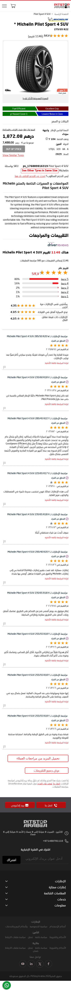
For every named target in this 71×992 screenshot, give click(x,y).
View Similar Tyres (13, 155)
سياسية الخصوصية (38, 926)
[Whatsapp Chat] (6, 985)
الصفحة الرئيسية (61, 14)
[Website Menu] (4, 6)
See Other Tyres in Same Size (39, 170)
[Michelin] (58, 20)
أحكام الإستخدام (58, 926)
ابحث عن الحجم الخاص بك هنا (30, 176)
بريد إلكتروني (17, 805)
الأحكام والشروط (57, 937)
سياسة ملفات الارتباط (15, 937)
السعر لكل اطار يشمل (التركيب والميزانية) (19, 129)
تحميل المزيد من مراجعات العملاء (38, 758)
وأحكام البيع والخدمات (16, 926)
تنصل (30, 937)
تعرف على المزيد (44, 783)
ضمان (35, 950)
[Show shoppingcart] (13, 5)
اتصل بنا (56, 783)
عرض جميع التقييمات (46, 770)
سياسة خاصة (41, 937)
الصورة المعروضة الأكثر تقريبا (35, 98)
